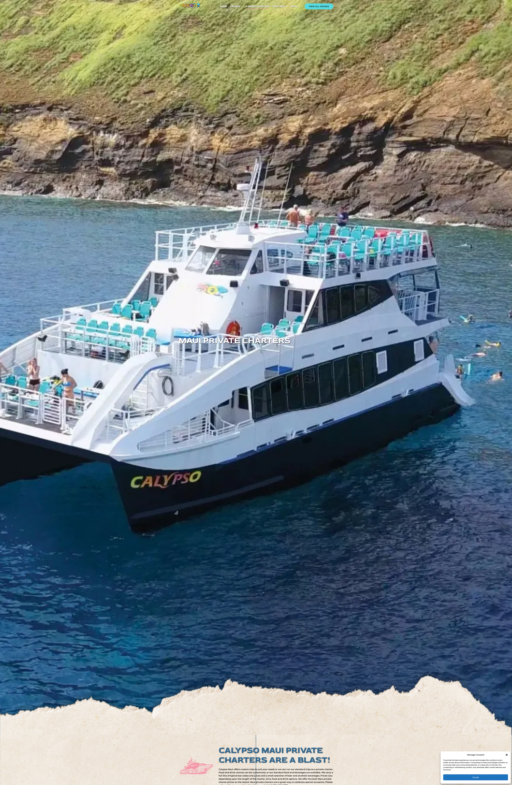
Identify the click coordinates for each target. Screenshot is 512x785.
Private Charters (257, 6)
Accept (476, 777)
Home (223, 6)
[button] (506, 755)
